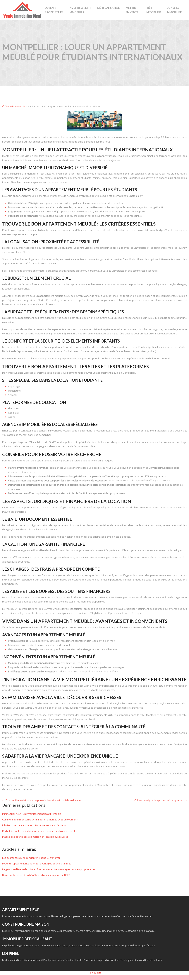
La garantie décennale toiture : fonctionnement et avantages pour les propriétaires (48, 869)
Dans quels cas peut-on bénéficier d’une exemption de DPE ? (36, 875)
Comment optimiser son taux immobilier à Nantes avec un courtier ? (40, 819)
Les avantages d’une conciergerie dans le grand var (31, 857)
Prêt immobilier (153, 10)
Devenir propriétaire (54, 10)
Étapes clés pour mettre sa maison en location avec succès (35, 836)
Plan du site (94, 972)
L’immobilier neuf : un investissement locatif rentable (31, 813)
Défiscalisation (108, 7)
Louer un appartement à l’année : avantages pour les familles (36, 863)
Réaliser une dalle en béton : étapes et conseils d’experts (34, 825)
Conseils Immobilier (174, 10)
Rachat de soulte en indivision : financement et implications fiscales (40, 831)
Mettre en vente (132, 10)
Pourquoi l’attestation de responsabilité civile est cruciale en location (44, 800)
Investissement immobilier (80, 10)
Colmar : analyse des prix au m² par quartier (158, 800)
